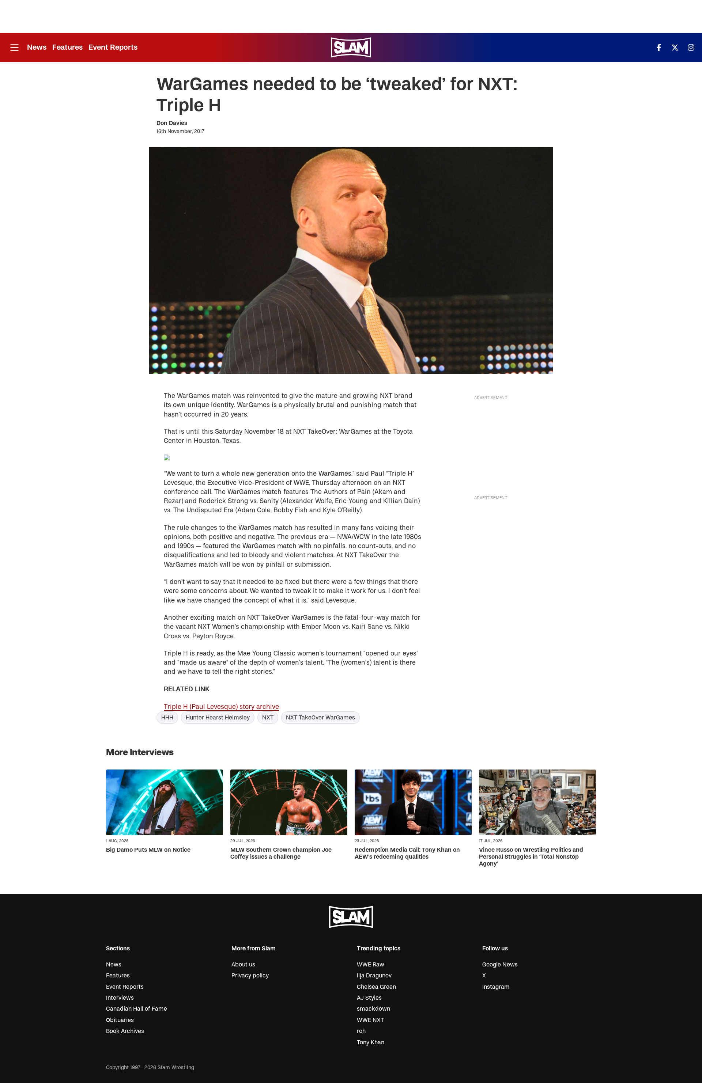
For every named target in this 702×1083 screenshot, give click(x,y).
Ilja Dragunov (374, 975)
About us (243, 964)
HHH (167, 717)
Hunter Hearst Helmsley (218, 717)
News (36, 47)
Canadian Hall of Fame (136, 1009)
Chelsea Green (376, 987)
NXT (267, 717)
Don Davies (171, 123)
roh (361, 1031)
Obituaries (120, 1020)
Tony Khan (370, 1042)
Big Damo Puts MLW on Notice (148, 850)
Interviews (120, 998)
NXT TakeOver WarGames (320, 717)
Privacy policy (250, 975)
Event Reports (112, 47)
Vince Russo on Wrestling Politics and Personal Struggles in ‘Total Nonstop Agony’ (531, 857)
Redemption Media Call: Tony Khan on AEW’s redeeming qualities (407, 853)
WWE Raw (370, 964)
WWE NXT (370, 1020)
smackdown (373, 1009)
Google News (500, 964)
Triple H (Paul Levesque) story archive (221, 707)
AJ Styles (369, 998)
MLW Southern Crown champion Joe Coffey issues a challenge (281, 853)
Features (67, 47)
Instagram (496, 987)
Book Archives (125, 1031)
